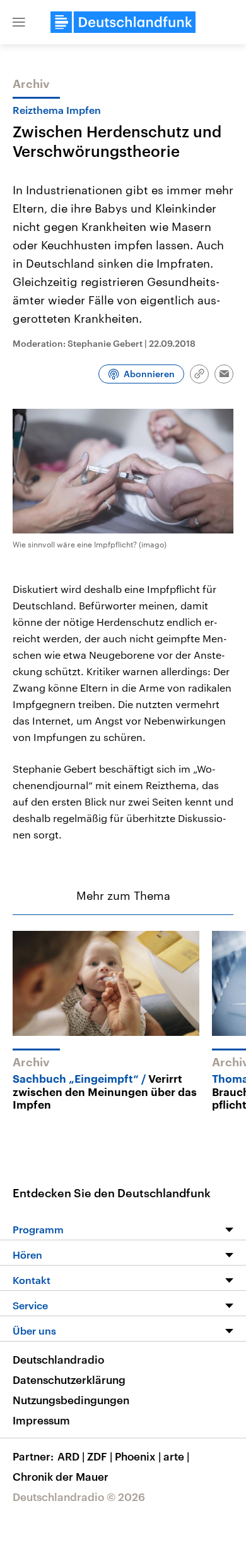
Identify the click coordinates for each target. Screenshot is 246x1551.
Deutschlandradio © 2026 (79, 1496)
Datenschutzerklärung (69, 1379)
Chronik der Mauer (60, 1476)
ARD (71, 1456)
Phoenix (138, 1456)
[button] (19, 22)
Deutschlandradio (58, 1359)
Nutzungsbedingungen (71, 1399)
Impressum (41, 1420)
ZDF (99, 1456)
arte (176, 1456)
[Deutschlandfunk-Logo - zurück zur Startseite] (123, 22)
